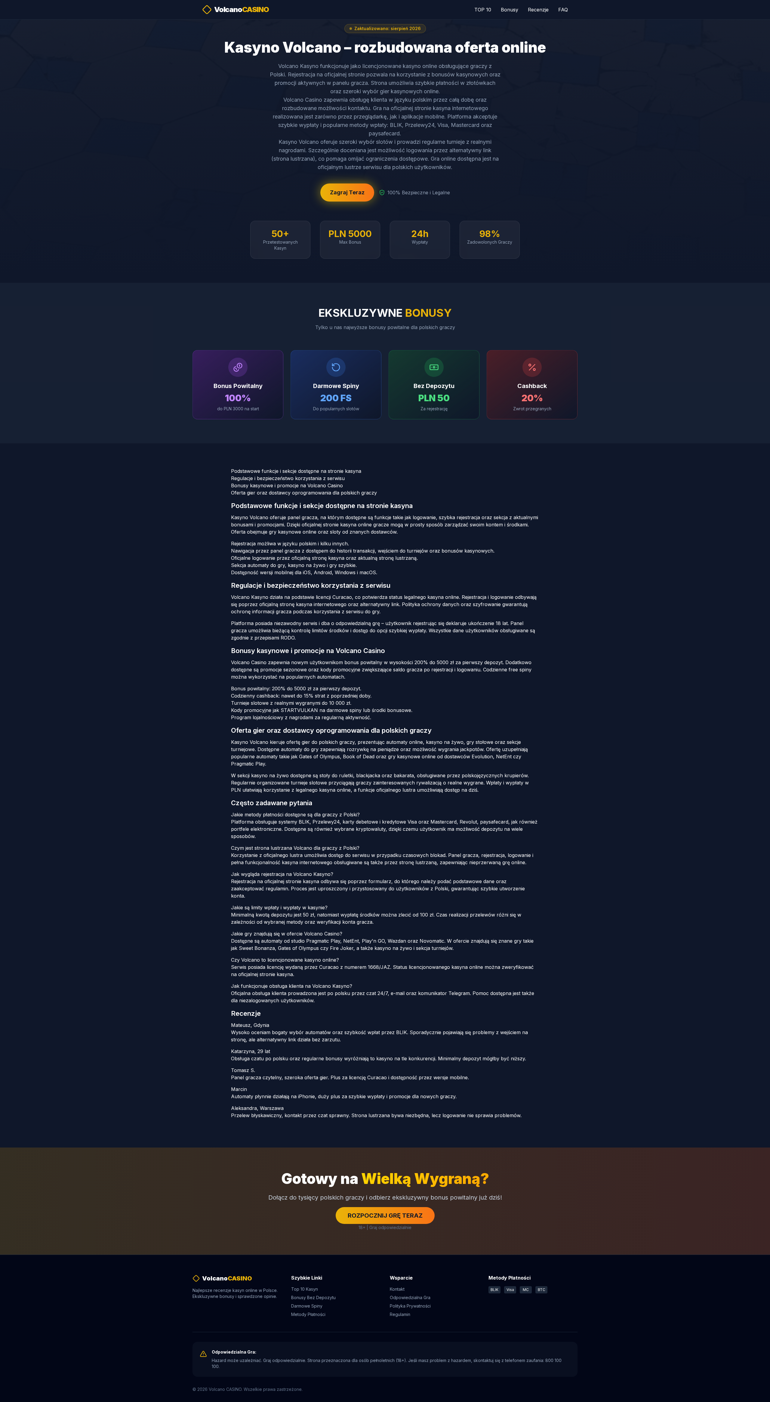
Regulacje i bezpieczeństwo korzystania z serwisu (288, 478)
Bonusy (509, 10)
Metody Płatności (308, 1314)
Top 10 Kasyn (304, 1289)
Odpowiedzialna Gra (410, 1297)
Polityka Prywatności (410, 1305)
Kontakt (397, 1289)
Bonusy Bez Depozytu (313, 1297)
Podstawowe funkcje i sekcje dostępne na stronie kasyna (296, 471)
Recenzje (538, 10)
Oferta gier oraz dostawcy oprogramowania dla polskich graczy (304, 493)
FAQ (563, 10)
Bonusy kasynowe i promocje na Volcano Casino (287, 485)
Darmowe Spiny (306, 1305)
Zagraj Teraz (347, 192)
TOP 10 (482, 10)
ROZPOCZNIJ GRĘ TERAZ (385, 1215)
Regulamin (400, 1314)
